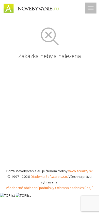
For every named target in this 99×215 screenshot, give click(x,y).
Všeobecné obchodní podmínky (30, 187)
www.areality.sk (80, 171)
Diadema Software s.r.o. (49, 176)
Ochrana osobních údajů (74, 187)
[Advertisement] (49, 116)
